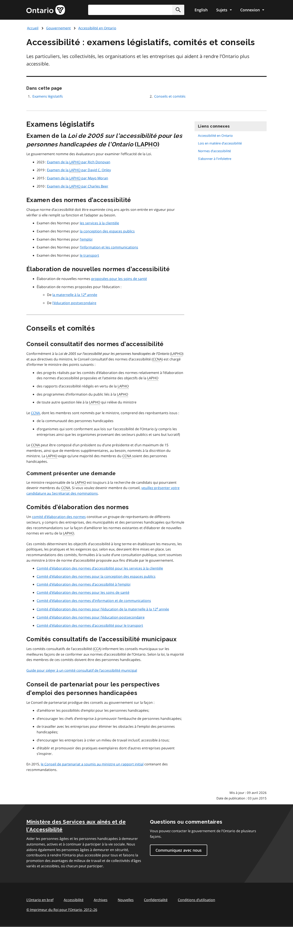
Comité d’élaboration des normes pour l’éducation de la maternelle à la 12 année (103, 609)
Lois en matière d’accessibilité (220, 143)
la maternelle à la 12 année (74, 294)
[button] (178, 10)
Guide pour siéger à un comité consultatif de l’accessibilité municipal (81, 670)
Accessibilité (73, 899)
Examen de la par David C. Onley (79, 170)
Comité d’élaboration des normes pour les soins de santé (83, 592)
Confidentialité (156, 899)
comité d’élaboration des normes (59, 516)
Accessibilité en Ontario (97, 28)
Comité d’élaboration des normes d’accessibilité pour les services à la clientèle (100, 568)
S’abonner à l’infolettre (214, 158)
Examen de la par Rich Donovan (78, 162)
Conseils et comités (170, 96)
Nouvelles (126, 899)
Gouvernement (58, 28)
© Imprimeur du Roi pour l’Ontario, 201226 (61, 909)
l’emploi (86, 239)
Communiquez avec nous (179, 850)
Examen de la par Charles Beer (77, 186)
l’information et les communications (109, 247)
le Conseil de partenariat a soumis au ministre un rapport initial (92, 764)
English (201, 9)
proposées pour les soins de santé (119, 278)
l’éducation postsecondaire (74, 303)
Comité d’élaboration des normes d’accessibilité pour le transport (90, 625)
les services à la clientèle (99, 223)
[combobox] (136, 10)
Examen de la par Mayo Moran (77, 178)
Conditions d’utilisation (196, 899)
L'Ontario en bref (39, 899)
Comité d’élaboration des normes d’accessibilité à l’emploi (83, 584)
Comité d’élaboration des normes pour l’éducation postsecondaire (91, 617)
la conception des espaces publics (107, 231)
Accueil (32, 28)
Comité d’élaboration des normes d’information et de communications (94, 600)
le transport (89, 255)
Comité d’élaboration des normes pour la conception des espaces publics (96, 576)
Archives (100, 899)
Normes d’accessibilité (214, 151)
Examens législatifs (47, 96)
